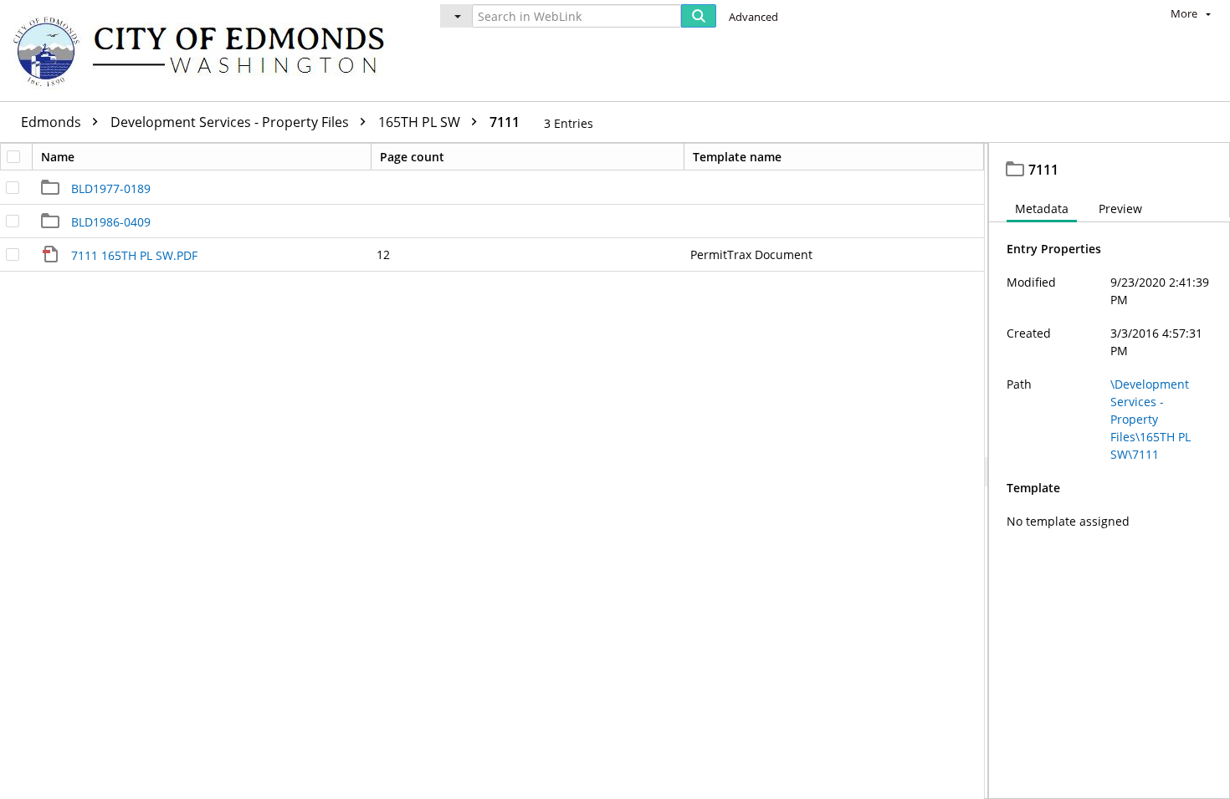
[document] (1109, 471)
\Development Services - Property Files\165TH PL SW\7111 (1150, 419)
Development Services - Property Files (231, 122)
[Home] (206, 50)
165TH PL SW (421, 122)
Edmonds (53, 122)
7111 (504, 122)
